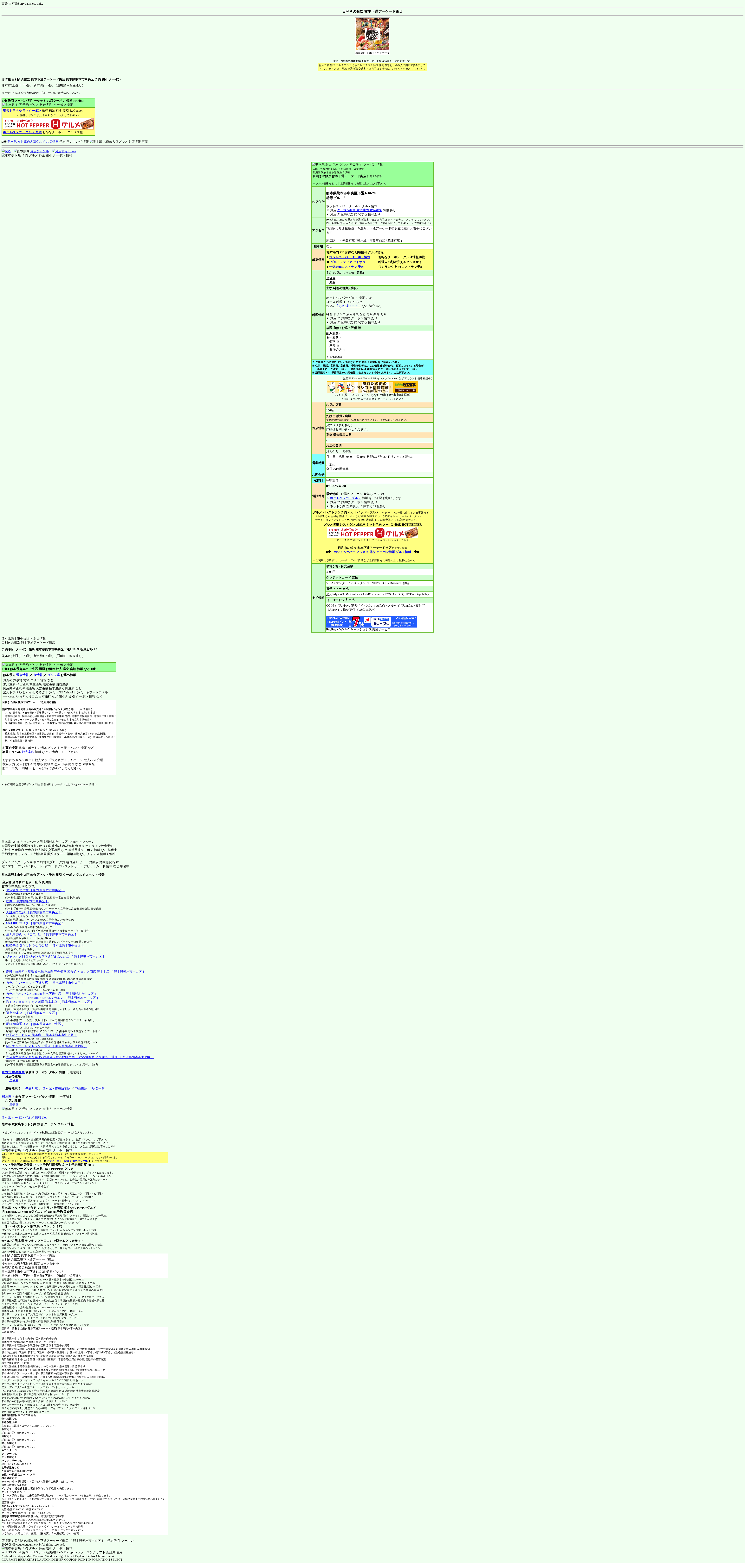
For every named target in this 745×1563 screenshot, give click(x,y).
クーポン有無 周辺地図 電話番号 (359, 210)
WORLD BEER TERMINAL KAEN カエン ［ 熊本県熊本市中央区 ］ (53, 997)
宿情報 (38, 675)
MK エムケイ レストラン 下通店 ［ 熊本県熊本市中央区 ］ (46, 1046)
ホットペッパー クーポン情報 (349, 257)
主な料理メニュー (348, 306)
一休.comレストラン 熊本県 (21, 1226)
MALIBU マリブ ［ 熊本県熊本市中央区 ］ (35, 923)
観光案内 (28, 751)
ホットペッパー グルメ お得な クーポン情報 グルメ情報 (372, 551)
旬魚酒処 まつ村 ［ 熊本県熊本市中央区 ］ (35, 890)
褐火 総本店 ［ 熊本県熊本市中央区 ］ (32, 1013)
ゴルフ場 (53, 675)
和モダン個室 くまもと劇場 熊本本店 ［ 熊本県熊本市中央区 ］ (50, 1001)
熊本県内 (8, 1096)
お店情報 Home (65, 151)
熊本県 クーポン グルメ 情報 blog (24, 1117)
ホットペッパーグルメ (345, 498)
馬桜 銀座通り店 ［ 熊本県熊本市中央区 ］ (35, 1024)
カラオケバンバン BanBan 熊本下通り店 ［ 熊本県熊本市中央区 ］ (52, 993)
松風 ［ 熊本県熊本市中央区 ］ (27, 901)
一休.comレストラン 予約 (346, 266)
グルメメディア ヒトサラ (348, 262)
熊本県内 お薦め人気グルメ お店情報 (33, 141)
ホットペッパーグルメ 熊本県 (22, 1168)
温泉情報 (22, 675)
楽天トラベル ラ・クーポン (22, 110)
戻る (8, 151)
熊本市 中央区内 (13, 1072)
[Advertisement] (26, 810)
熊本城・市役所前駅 (56, 1088)
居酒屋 (13, 1080)
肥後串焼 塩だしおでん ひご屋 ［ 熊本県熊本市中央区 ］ (45, 945)
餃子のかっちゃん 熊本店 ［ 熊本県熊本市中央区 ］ (41, 1035)
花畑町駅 (81, 1088)
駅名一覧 (98, 1088)
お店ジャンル (39, 151)
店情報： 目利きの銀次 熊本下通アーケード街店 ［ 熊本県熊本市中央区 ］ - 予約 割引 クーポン (68, 1540)
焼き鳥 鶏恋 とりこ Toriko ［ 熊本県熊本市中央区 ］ (42, 934)
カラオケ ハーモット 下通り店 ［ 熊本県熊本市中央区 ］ (45, 982)
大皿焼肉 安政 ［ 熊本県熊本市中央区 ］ (34, 912)
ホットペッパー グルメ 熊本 (22, 132)
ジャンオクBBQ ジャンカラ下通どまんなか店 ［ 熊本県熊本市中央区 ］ (56, 956)
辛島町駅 (31, 1088)
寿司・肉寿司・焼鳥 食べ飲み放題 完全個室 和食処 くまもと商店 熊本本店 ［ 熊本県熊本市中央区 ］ (76, 971)
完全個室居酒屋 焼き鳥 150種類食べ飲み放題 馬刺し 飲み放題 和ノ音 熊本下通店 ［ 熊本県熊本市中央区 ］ (80, 1057)
